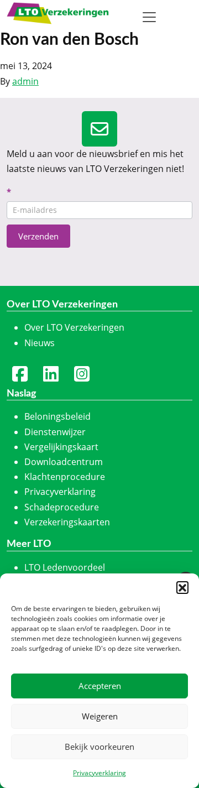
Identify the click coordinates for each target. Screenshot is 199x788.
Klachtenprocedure (64, 477)
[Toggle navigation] (149, 17)
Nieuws (39, 343)
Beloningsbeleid (57, 416)
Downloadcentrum (63, 462)
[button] (182, 587)
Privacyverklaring (99, 772)
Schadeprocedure (61, 507)
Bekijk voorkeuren (99, 746)
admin (25, 81)
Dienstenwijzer (55, 432)
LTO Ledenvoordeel (64, 567)
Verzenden (38, 236)
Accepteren (99, 685)
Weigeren (100, 716)
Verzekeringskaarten (67, 522)
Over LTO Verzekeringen (74, 327)
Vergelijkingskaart (61, 447)
